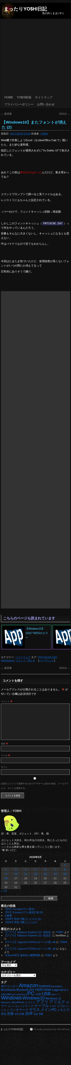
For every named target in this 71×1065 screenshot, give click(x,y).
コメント (6, 701)
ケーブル (41, 1006)
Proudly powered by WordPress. (52, 1029)
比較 (22, 1014)
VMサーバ (55, 994)
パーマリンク (46, 660)
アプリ (42, 1001)
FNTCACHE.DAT (47, 657)
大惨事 (8, 915)
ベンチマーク (19, 1010)
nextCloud (21, 994)
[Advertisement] (35, 56)
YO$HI (44, 133)
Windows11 (6, 1002)
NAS (14, 994)
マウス (34, 1010)
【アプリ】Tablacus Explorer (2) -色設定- (28, 932)
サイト (4, 767)
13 (45, 873)
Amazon (28, 985)
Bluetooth (22, 989)
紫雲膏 (6, 113)
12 (35, 873)
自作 (29, 1013)
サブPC (53, 1006)
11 (25, 873)
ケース (29, 1006)
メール (5, 755)
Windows (11, 998)
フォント (21, 660)
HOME (8, 97)
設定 (36, 1014)
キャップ (20, 1006)
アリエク (57, 1002)
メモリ (61, 1009)
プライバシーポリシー (18, 104)
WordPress (18, 1002)
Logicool (57, 990)
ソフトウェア (22, 657)
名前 (4, 743)
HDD (39, 990)
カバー (11, 1006)
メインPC (48, 1009)
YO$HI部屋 (24, 97)
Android (44, 986)
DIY (31, 989)
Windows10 (7, 660)
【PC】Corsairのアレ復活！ (20, 909)
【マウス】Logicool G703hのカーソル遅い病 (30, 942)
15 (65, 873)
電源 (41, 1014)
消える (31, 660)
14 (55, 873)
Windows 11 (53, 998)
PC (31, 993)
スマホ (61, 1006)
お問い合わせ (46, 104)
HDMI (47, 990)
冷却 (16, 1014)
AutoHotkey (56, 986)
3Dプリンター (9, 986)
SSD (38, 994)
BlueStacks (8, 989)
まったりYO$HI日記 (25, 9)
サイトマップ (43, 97)
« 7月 (4, 891)
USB (46, 993)
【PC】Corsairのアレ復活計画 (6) (23, 912)
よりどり (30, 1002)
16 (6, 878)
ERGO (64, 113)
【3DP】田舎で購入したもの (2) (22, 918)
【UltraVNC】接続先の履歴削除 (22, 955)
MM (9, 994)
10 (15, 873)
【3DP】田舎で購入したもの (20, 922)
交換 (10, 1013)
